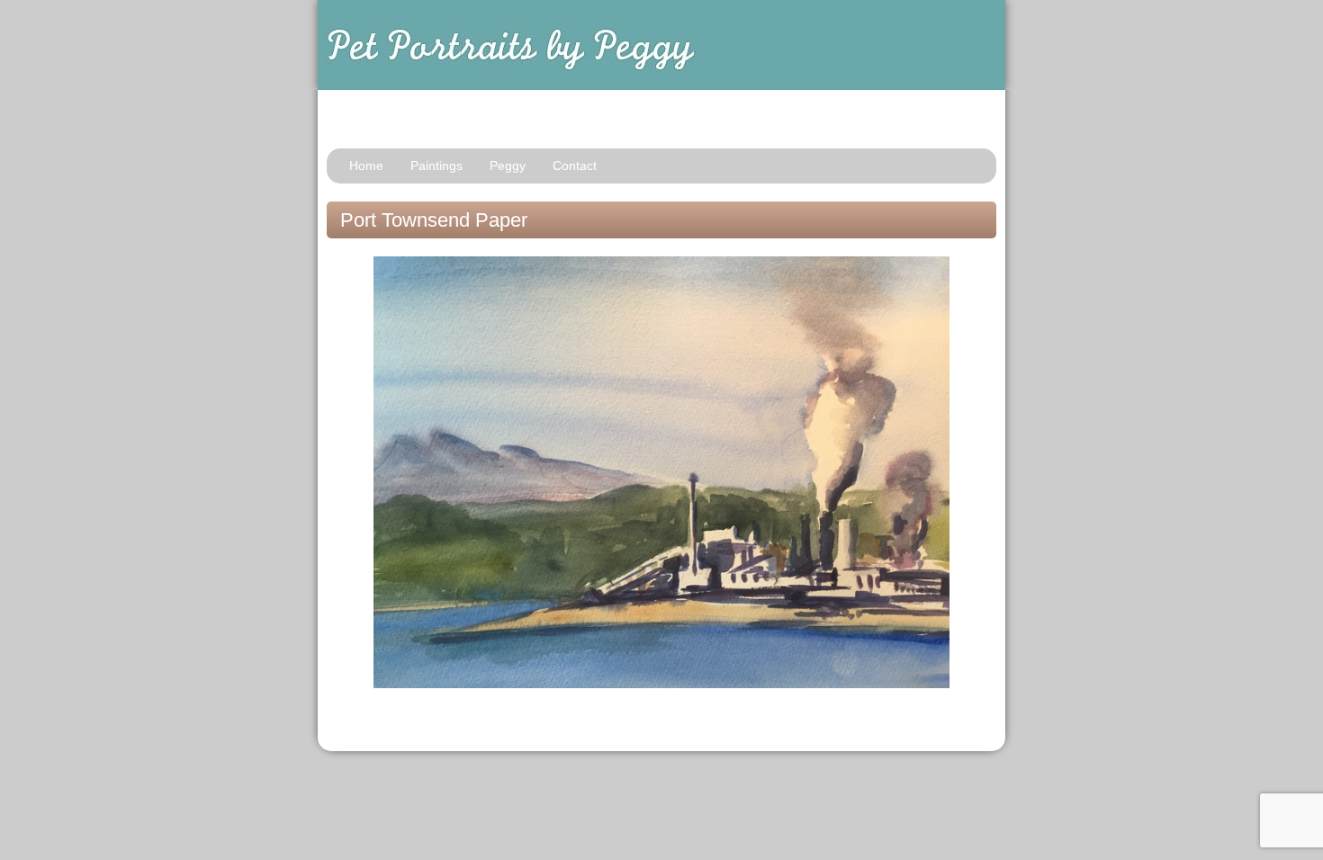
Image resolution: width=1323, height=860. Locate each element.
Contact (575, 165)
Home (366, 165)
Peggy (508, 165)
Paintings (436, 165)
